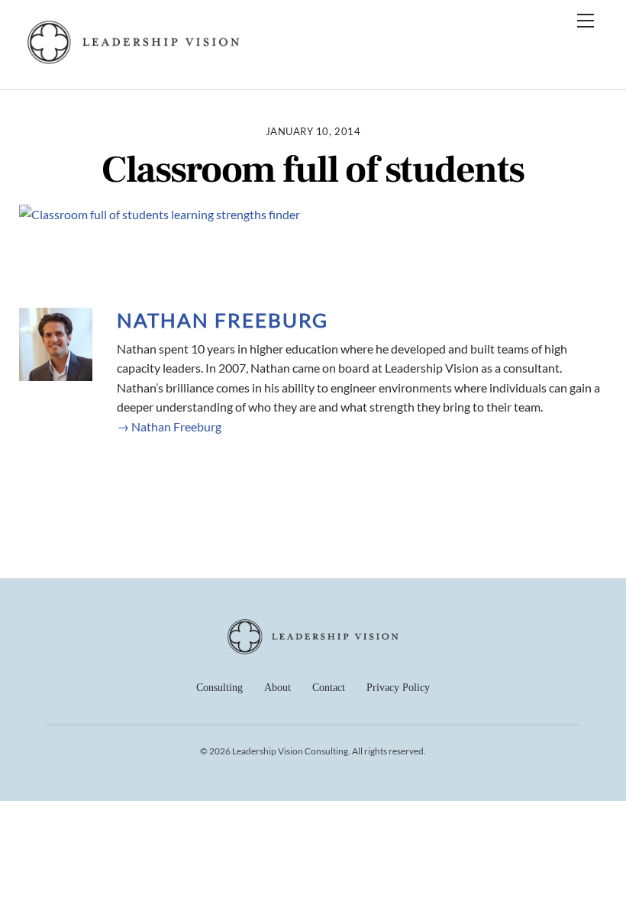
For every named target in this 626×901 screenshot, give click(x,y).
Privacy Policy (398, 687)
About (277, 687)
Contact (328, 687)
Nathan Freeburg (223, 319)
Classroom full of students (313, 170)
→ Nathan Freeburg (169, 426)
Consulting (219, 687)
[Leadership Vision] (133, 61)
